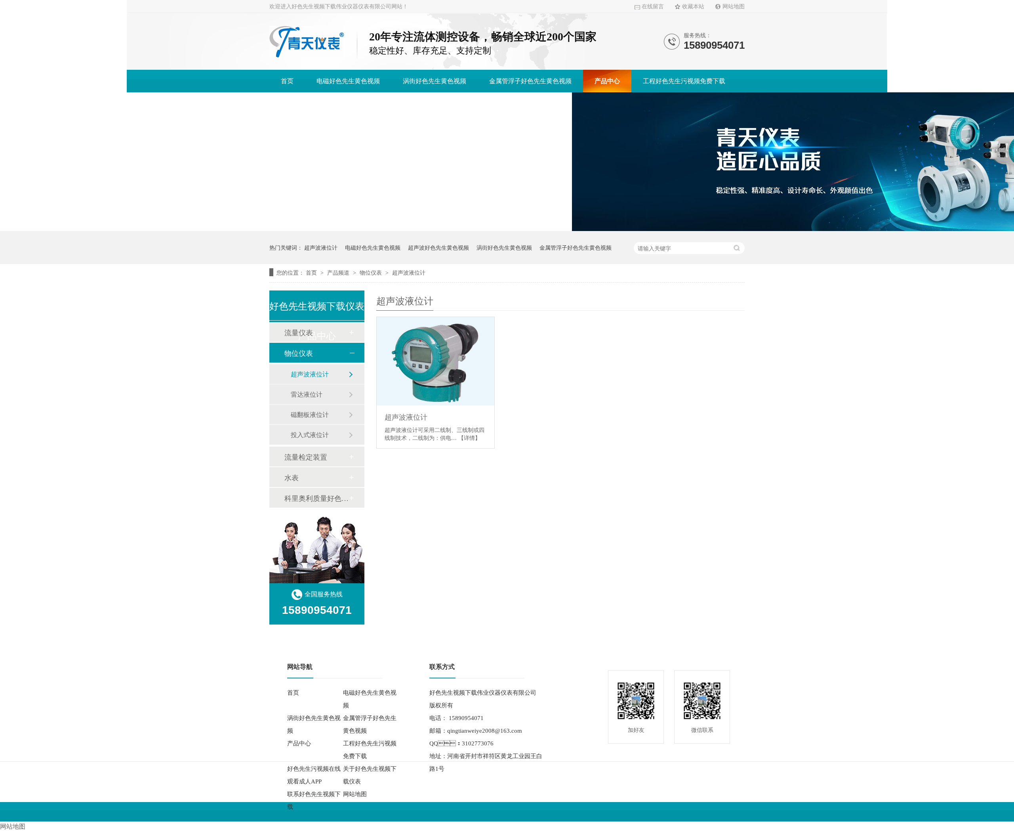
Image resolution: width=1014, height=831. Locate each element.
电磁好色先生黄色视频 (348, 81)
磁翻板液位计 (310, 414)
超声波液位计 (320, 247)
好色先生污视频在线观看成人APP (328, 103)
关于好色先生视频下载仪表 (436, 103)
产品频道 (339, 272)
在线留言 (653, 7)
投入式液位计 (310, 434)
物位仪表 (371, 272)
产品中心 (607, 81)
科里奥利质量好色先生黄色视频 (316, 498)
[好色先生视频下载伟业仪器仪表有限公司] (306, 55)
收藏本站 (693, 7)
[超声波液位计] (435, 361)
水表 (291, 477)
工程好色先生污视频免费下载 (684, 81)
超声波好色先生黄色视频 (438, 247)
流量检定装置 (305, 456)
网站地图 (733, 7)
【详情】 (469, 437)
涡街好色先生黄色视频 (434, 81)
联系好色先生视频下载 (528, 103)
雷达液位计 (306, 394)
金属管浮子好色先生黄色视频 (530, 81)
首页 (287, 81)
